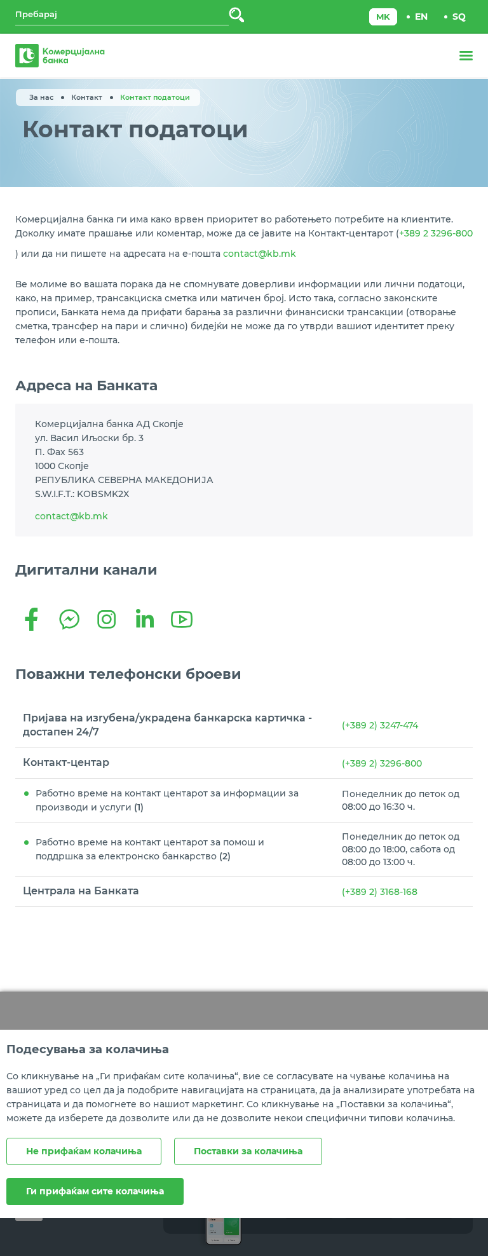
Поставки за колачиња (248, 1151)
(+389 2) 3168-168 (379, 892)
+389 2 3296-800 (436, 233)
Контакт (86, 97)
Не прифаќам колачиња (84, 1151)
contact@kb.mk (259, 253)
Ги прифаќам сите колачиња (95, 1191)
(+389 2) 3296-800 (382, 763)
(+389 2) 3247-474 (380, 725)
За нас (41, 97)
